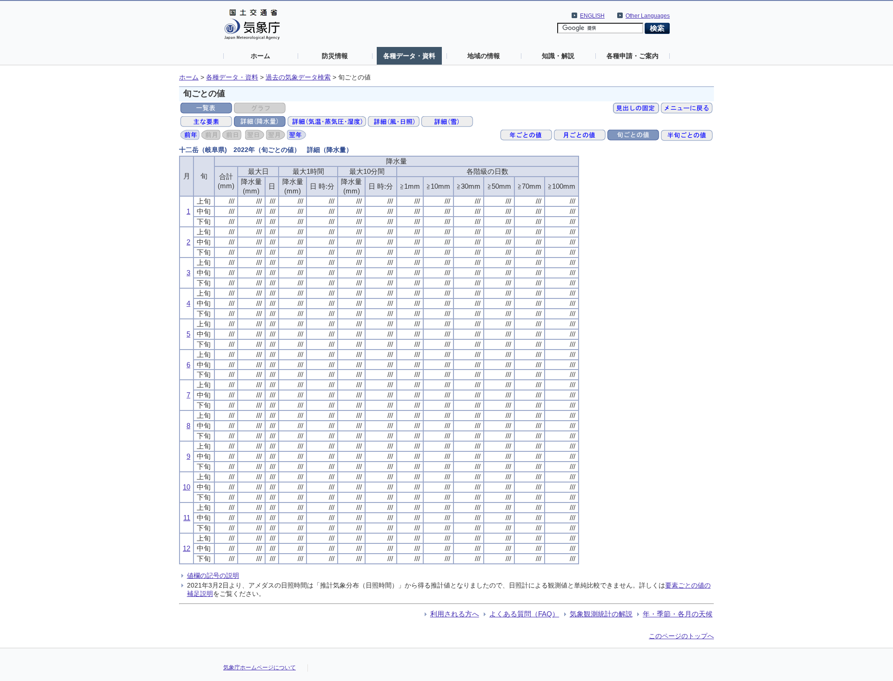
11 (186, 518)
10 (186, 487)
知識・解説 (558, 56)
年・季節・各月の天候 (678, 614)
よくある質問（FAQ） (524, 614)
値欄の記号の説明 (213, 575)
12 (186, 548)
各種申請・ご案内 (632, 56)
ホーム (260, 56)
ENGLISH (592, 16)
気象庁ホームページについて (259, 667)
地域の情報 (483, 56)
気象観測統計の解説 (601, 614)
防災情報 (335, 56)
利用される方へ (454, 614)
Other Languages (648, 16)
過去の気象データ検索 (298, 77)
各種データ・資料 (409, 56)
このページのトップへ (681, 636)
